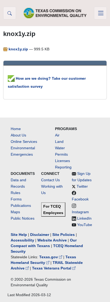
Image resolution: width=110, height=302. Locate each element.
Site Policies (63, 234)
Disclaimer (39, 234)
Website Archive (52, 240)
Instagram (80, 212)
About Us (18, 135)
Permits (61, 154)
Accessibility (23, 240)
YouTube (84, 225)
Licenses (62, 161)
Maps (15, 212)
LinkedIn (84, 218)
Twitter (82, 186)
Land (59, 141)
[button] (9, 13)
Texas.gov (49, 257)
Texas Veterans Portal (52, 268)
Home (16, 129)
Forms (16, 199)
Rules (15, 193)
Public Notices (22, 218)
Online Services (24, 141)
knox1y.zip (18, 49)
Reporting (63, 167)
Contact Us (50, 180)
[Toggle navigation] (100, 13)
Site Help (19, 234)
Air (57, 135)
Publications (21, 205)
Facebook (80, 199)
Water (60, 148)
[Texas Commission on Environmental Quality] (55, 13)
